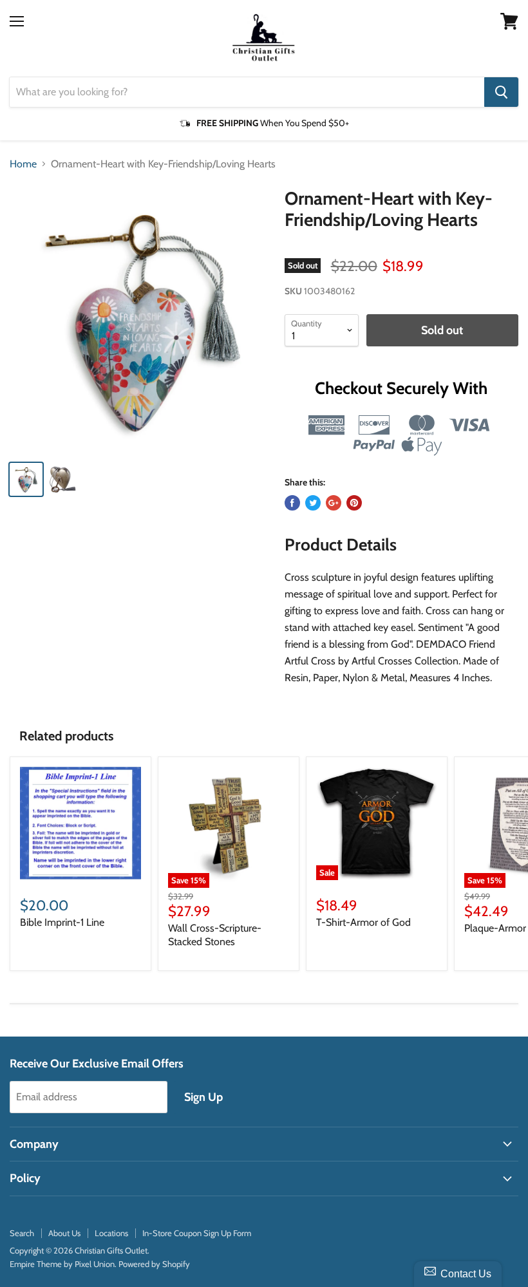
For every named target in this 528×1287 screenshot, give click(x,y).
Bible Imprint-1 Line (62, 922)
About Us (64, 1233)
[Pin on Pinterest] (354, 503)
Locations (111, 1233)
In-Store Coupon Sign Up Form (196, 1233)
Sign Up (203, 1097)
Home (23, 164)
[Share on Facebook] (292, 503)
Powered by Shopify (154, 1264)
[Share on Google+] (333, 503)
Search (22, 1233)
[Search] (501, 92)
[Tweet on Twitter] (313, 503)
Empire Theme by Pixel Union (62, 1264)
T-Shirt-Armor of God (363, 922)
